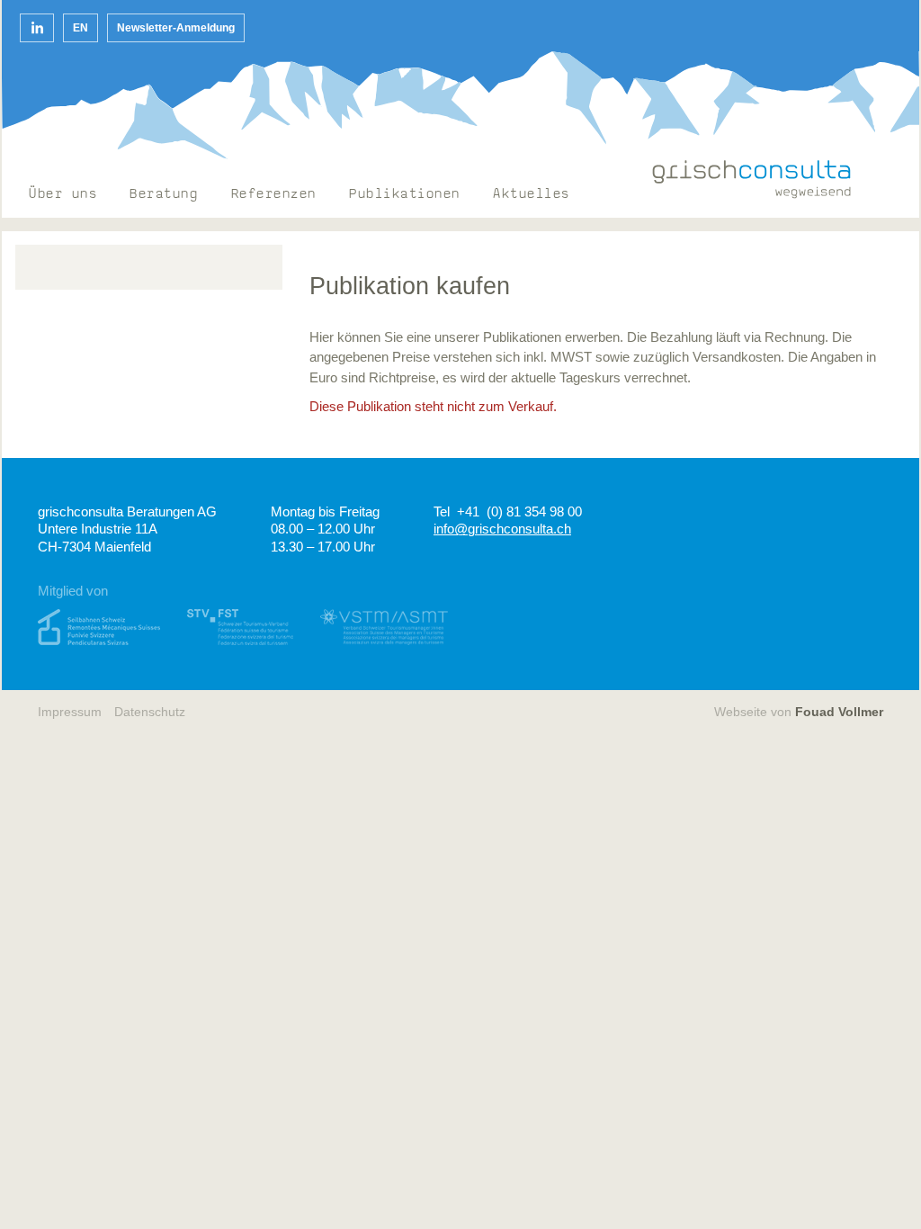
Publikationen (404, 195)
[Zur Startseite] (751, 179)
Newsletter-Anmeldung (176, 28)
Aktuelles (531, 195)
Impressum (70, 712)
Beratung (164, 195)
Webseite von (798, 712)
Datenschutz (149, 712)
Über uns (63, 195)
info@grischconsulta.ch (502, 528)
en (80, 28)
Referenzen (274, 195)
